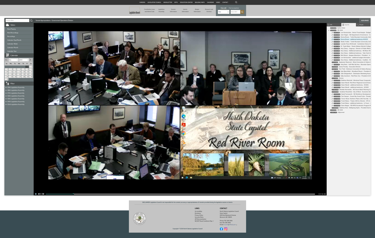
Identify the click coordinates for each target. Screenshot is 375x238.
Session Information (173, 10)
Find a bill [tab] (223, 8)
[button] (20, 54)
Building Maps (200, 2)
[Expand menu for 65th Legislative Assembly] (6, 98)
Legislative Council (154, 2)
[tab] (348, 24)
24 (7, 77)
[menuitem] (19, 29)
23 (31, 74)
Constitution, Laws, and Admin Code (149, 10)
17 (7, 74)
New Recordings (12, 33)
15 (28, 72)
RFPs (176, 2)
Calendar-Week (12, 44)
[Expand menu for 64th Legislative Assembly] (6, 101)
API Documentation (200, 219)
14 (24, 72)
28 (24, 77)
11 (12, 72)
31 (7, 79)
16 (31, 72)
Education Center (186, 2)
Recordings (11, 36)
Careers (142, 2)
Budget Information (197, 10)
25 (12, 77)
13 (20, 72)
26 (15, 77)
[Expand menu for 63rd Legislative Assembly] (6, 104)
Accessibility (198, 211)
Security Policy (199, 217)
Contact (225, 2)
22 (28, 74)
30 (31, 77)
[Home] (135, 10)
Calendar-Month (12, 47)
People (361, 25)
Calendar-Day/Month (14, 40)
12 (15, 72)
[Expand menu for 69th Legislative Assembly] (6, 87)
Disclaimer (198, 213)
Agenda (347, 25)
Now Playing (11, 29)
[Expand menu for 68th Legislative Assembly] (6, 89)
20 (20, 74)
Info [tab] (331, 25)
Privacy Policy (199, 215)
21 (24, 74)
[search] (31, 20)
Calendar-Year (12, 51)
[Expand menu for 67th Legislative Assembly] (6, 92)
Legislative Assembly (161, 10)
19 (15, 74)
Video (218, 2)
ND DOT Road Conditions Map (203, 221)
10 (7, 72)
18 (12, 74)
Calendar (210, 2)
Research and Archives (209, 10)
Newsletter (167, 2)
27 (20, 77)
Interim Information (185, 10)
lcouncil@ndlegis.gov (230, 224)
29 (28, 77)
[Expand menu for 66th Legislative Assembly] (6, 95)
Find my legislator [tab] (234, 8)
